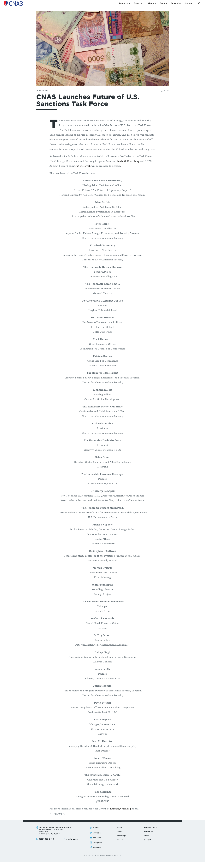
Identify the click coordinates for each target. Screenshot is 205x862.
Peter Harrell (83, 165)
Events (119, 832)
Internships (121, 836)
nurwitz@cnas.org (120, 808)
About (119, 827)
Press (146, 836)
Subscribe (148, 832)
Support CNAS (150, 827)
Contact (147, 840)
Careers (119, 840)
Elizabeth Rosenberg (127, 161)
